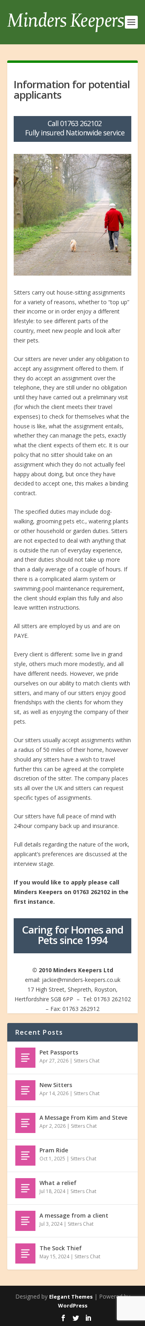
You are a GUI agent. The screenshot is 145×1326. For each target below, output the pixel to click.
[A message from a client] (25, 1221)
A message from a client (73, 1215)
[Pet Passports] (25, 1058)
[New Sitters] (25, 1090)
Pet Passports (58, 1052)
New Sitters (55, 1085)
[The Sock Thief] (25, 1253)
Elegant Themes (71, 1296)
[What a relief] (25, 1188)
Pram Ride (53, 1150)
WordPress (72, 1305)
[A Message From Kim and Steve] (25, 1123)
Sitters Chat (86, 1060)
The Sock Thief (60, 1248)
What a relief (58, 1183)
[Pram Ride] (25, 1155)
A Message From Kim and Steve (83, 1117)
